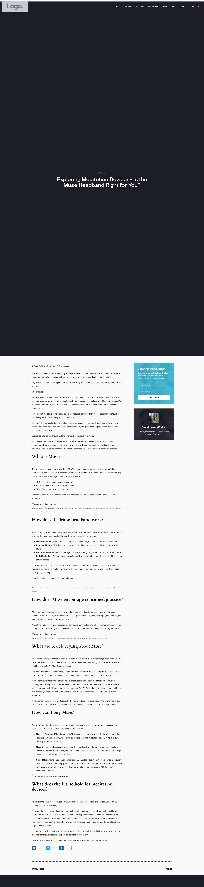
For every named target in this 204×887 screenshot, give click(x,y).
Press (164, 6)
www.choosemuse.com (104, 725)
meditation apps (103, 423)
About (117, 6)
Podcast (127, 6)
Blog (174, 6)
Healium (47, 811)
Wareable (112, 704)
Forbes (107, 675)
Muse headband (73, 441)
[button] (38, 848)
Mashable (67, 666)
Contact (183, 6)
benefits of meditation (84, 373)
